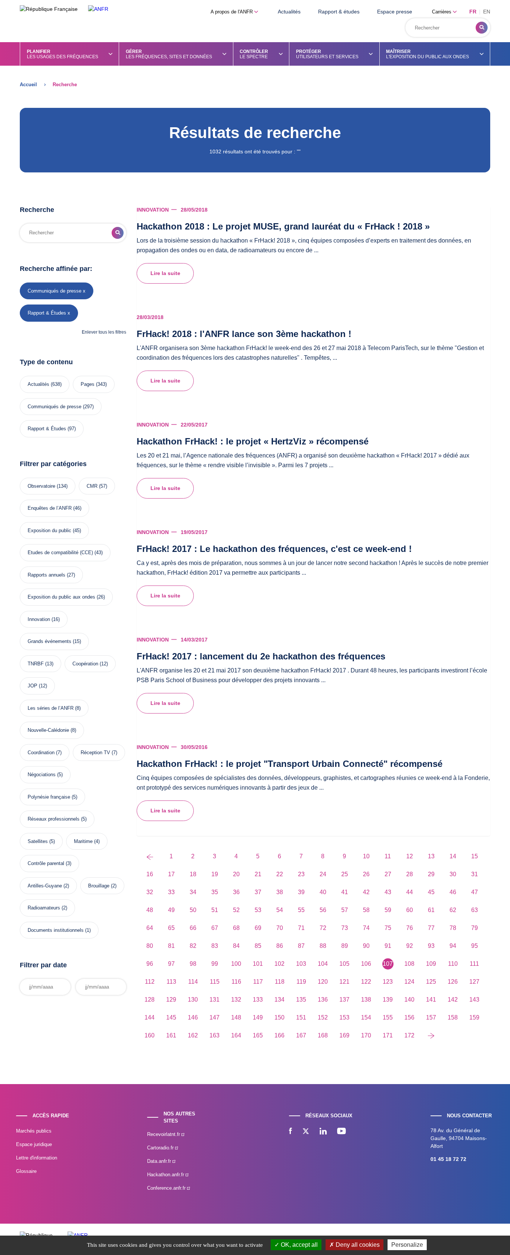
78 (453, 928)
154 (366, 1017)
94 (453, 946)
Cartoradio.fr (161, 1148)
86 (279, 946)
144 (149, 1017)
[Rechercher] (482, 28)
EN (486, 12)
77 (431, 928)
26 (366, 874)
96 (149, 964)
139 (388, 999)
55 (301, 910)
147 (214, 1017)
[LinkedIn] (323, 1132)
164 (236, 1035)
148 (236, 1017)
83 (214, 946)
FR (472, 12)
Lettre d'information (36, 1158)
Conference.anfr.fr (167, 1188)
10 (366, 856)
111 (474, 964)
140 (409, 999)
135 (301, 999)
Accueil (28, 84)
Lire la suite (165, 273)
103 (301, 964)
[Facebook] (290, 1132)
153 (344, 1017)
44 (409, 892)
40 (323, 892)
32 (149, 892)
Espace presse (394, 12)
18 (193, 874)
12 (409, 856)
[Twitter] (305, 1132)
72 (323, 928)
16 (149, 874)
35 (214, 892)
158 (453, 1017)
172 (409, 1035)
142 (453, 999)
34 (193, 892)
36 (236, 892)
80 (149, 946)
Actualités (289, 12)
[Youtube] (341, 1132)
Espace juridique (34, 1144)
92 (409, 946)
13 (431, 856)
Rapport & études (339, 12)
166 (279, 1035)
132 (236, 999)
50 (193, 910)
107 (388, 964)
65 (171, 928)
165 (258, 1035)
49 (171, 910)
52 (236, 910)
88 (323, 946)
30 (453, 874)
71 (301, 928)
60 (409, 910)
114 (193, 981)
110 (453, 964)
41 (344, 892)
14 (453, 856)
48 (149, 910)
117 (258, 981)
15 (474, 856)
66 (193, 928)
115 (215, 981)
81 (171, 946)
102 (279, 964)
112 (150, 981)
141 (431, 999)
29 (431, 874)
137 (344, 999)
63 (474, 910)
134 (279, 999)
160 (149, 1035)
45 (431, 892)
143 (474, 999)
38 (279, 892)
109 (431, 964)
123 (388, 981)
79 (474, 928)
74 (366, 928)
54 (279, 910)
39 (301, 892)
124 (409, 981)
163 (214, 1035)
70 (279, 928)
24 (323, 874)
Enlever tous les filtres (104, 332)
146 (193, 1017)
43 (388, 892)
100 (236, 964)
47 (474, 892)
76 (409, 928)
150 (279, 1017)
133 (258, 999)
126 (453, 981)
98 (193, 964)
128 (149, 999)
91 (388, 946)
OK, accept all (298, 1245)
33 (171, 892)
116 (236, 981)
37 (258, 892)
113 (171, 981)
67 (214, 928)
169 (344, 1035)
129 (171, 999)
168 (323, 1035)
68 (236, 928)
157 (431, 1017)
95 (474, 946)
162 (193, 1035)
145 (171, 1017)
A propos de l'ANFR (232, 12)
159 (474, 1017)
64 (149, 928)
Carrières (442, 12)
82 (193, 946)
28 (409, 874)
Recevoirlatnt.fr (164, 1134)
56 (323, 910)
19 (214, 874)
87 (301, 946)
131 (214, 999)
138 (366, 999)
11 (388, 856)
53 (258, 910)
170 (366, 1035)
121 (344, 981)
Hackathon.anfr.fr (166, 1174)
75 (388, 928)
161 (171, 1035)
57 (344, 910)
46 (453, 892)
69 (258, 928)
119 (301, 981)
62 (453, 910)
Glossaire (26, 1171)
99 (214, 964)
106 (366, 964)
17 (171, 874)
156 (409, 1017)
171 (388, 1035)
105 (344, 964)
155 (388, 1017)
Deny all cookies (357, 1245)
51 (214, 910)
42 (366, 892)
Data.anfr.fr (159, 1161)
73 (344, 928)
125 (431, 981)
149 (258, 1017)
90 (366, 946)
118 (279, 981)
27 (388, 874)
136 (323, 999)
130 (193, 999)
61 (431, 910)
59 (388, 910)
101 (258, 964)
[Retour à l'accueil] (98, 9)
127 (474, 981)
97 (171, 964)
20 (236, 874)
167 (301, 1035)
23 (301, 874)
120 (323, 981)
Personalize (407, 1245)
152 (323, 1017)
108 (409, 964)
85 (258, 946)
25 (344, 874)
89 (344, 946)
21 (258, 874)
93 (431, 946)
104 (323, 964)
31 (474, 874)
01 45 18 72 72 (448, 1159)
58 (366, 910)
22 (279, 874)
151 (301, 1017)
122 (366, 981)
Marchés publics (34, 1131)
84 (236, 946)
